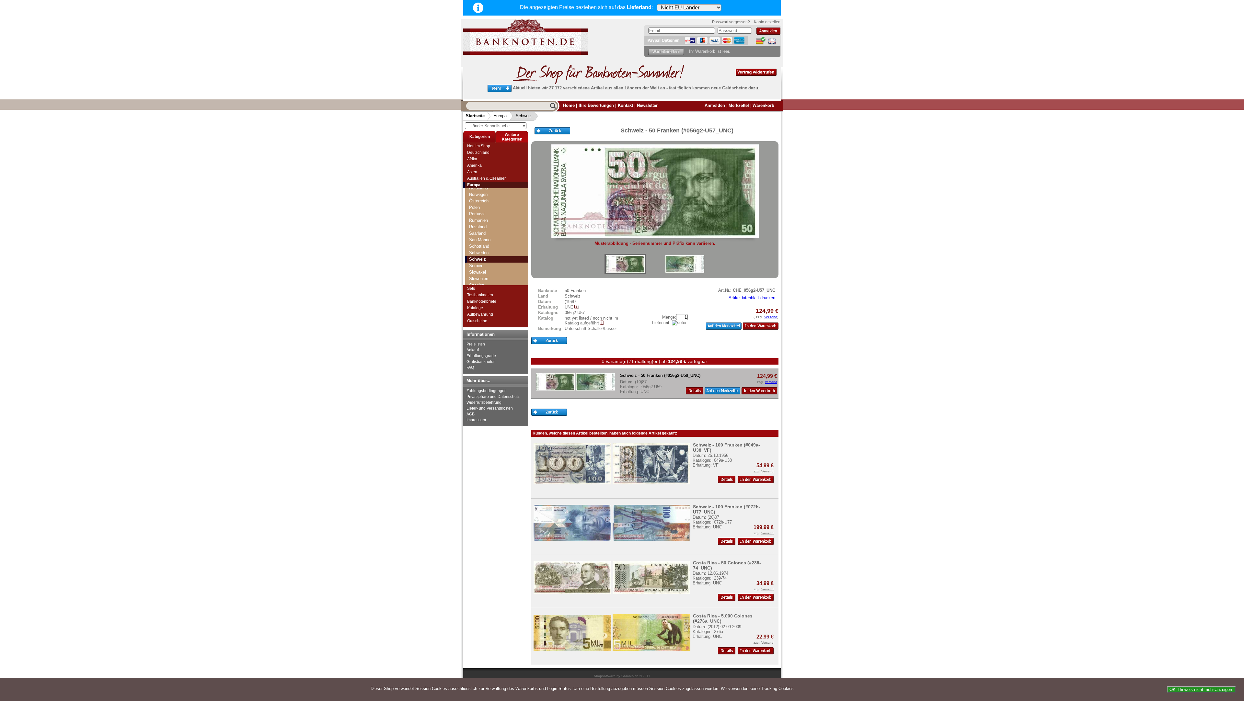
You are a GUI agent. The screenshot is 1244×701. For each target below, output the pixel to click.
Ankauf (472, 350)
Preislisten (475, 344)
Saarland (477, 233)
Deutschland (478, 152)
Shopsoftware (605, 676)
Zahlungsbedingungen (486, 391)
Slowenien (478, 278)
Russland (478, 226)
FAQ (470, 367)
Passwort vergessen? (731, 22)
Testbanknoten (480, 295)
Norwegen (478, 194)
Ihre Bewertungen (596, 105)
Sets (471, 288)
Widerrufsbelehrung (483, 402)
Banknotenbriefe (481, 301)
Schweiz (524, 115)
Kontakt (625, 105)
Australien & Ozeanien (487, 178)
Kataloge (475, 308)
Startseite (475, 115)
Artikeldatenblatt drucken (752, 297)
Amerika (474, 165)
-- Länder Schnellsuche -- (496, 125)
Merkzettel (739, 105)
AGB (470, 414)
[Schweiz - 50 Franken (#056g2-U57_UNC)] (625, 264)
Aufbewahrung (480, 314)
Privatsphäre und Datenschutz (493, 396)
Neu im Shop (478, 146)
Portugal (477, 213)
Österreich (479, 200)
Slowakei (477, 272)
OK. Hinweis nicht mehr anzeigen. (1201, 689)
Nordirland (478, 188)
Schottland (479, 246)
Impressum (476, 420)
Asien (472, 172)
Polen (474, 207)
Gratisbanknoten (481, 361)
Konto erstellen (767, 22)
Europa (500, 115)
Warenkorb (763, 105)
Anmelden (715, 105)
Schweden (479, 252)
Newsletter (647, 105)
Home (569, 105)
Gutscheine (477, 321)
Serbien (476, 265)
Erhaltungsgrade (481, 356)
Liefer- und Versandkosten (489, 408)
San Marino (479, 239)
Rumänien (478, 220)
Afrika (472, 159)
